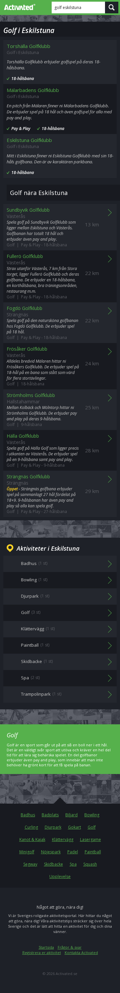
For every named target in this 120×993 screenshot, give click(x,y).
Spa (73, 864)
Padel (72, 852)
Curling (31, 827)
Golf (92, 827)
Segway (30, 864)
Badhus (28, 815)
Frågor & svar (70, 947)
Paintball (93, 852)
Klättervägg (62, 839)
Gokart (74, 827)
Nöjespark (51, 852)
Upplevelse (60, 876)
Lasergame (90, 839)
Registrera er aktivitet (41, 952)
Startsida (46, 947)
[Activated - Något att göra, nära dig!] (18, 7)
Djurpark (53, 827)
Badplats (50, 815)
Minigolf (26, 852)
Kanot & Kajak (32, 839)
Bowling (91, 815)
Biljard (71, 815)
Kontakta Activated (81, 952)
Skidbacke (53, 864)
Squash (90, 864)
